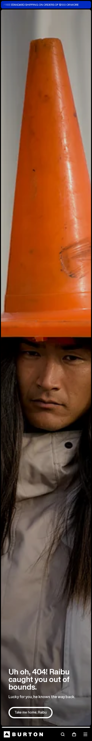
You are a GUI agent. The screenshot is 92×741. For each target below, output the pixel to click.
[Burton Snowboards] (23, 734)
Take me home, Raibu (30, 712)
